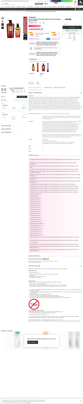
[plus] (79, 24)
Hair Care (37, 6)
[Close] (80, 401)
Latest (4, 100)
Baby (46, 6)
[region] (41, 401)
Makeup (18, 6)
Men (42, 6)
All (1, 100)
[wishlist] (40, 23)
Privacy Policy (28, 402)
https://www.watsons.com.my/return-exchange (52, 319)
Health (23, 6)
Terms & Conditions (37, 48)
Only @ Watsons (61, 6)
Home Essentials (52, 6)
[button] (80, 2)
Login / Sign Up (32, 342)
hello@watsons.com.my (56, 320)
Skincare (13, 6)
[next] (60, 36)
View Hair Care (6, 125)
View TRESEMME (6, 132)
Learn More (55, 261)
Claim (48, 38)
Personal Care (30, 6)
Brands (77, 6)
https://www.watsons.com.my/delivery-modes (54, 296)
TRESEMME (32, 17)
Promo (2, 6)
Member (7, 6)
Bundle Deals (69, 6)
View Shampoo (6, 129)
